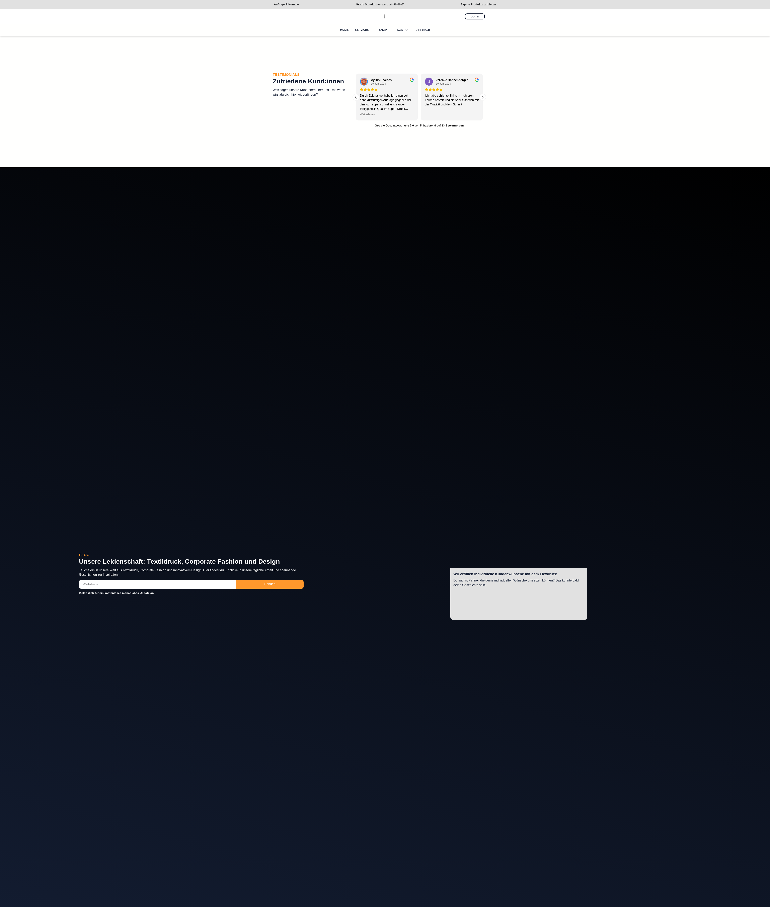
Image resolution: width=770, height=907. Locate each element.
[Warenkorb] (491, 16)
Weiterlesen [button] (432, 114)
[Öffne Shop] (389, 30)
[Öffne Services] (371, 30)
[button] (483, 97)
